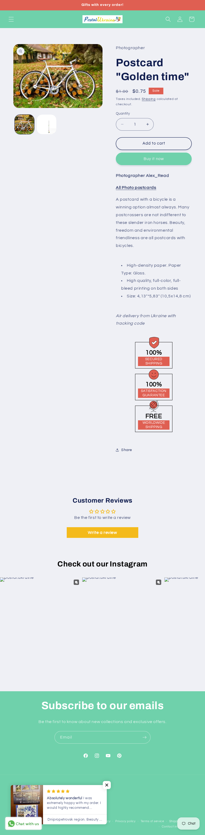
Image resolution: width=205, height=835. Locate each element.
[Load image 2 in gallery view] (46, 124)
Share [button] (126, 450)
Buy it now (154, 159)
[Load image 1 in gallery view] (24, 124)
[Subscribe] (144, 737)
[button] (11, 19)
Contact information (177, 826)
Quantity (123, 113)
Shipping (149, 99)
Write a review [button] (102, 532)
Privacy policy (125, 821)
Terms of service (152, 821)
